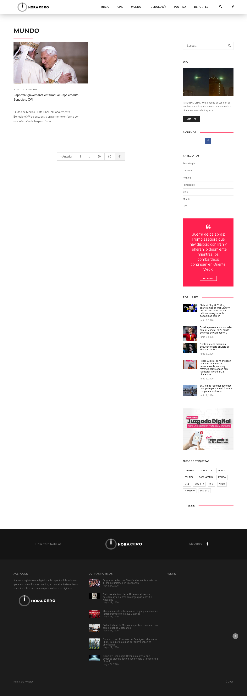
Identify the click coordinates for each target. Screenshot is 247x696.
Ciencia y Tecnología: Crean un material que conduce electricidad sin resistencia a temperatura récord (130, 659)
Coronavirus (206, 477)
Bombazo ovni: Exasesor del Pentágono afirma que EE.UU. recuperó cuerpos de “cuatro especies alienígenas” (130, 642)
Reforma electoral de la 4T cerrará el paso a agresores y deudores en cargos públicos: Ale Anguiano (127, 597)
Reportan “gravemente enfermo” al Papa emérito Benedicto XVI (46, 97)
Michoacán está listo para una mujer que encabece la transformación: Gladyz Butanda (130, 612)
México (222, 477)
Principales (189, 185)
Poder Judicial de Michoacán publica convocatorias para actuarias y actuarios (130, 626)
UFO (185, 206)
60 (109, 156)
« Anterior (66, 156)
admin (33, 89)
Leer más (192, 119)
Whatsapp (190, 491)
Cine (120, 6)
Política (180, 6)
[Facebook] (231, 6)
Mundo (136, 6)
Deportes (201, 6)
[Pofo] (33, 7)
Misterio (204, 491)
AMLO (222, 484)
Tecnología (157, 6)
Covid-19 (199, 484)
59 (99, 156)
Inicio (105, 6)
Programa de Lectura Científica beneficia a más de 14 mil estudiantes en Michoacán (130, 581)
